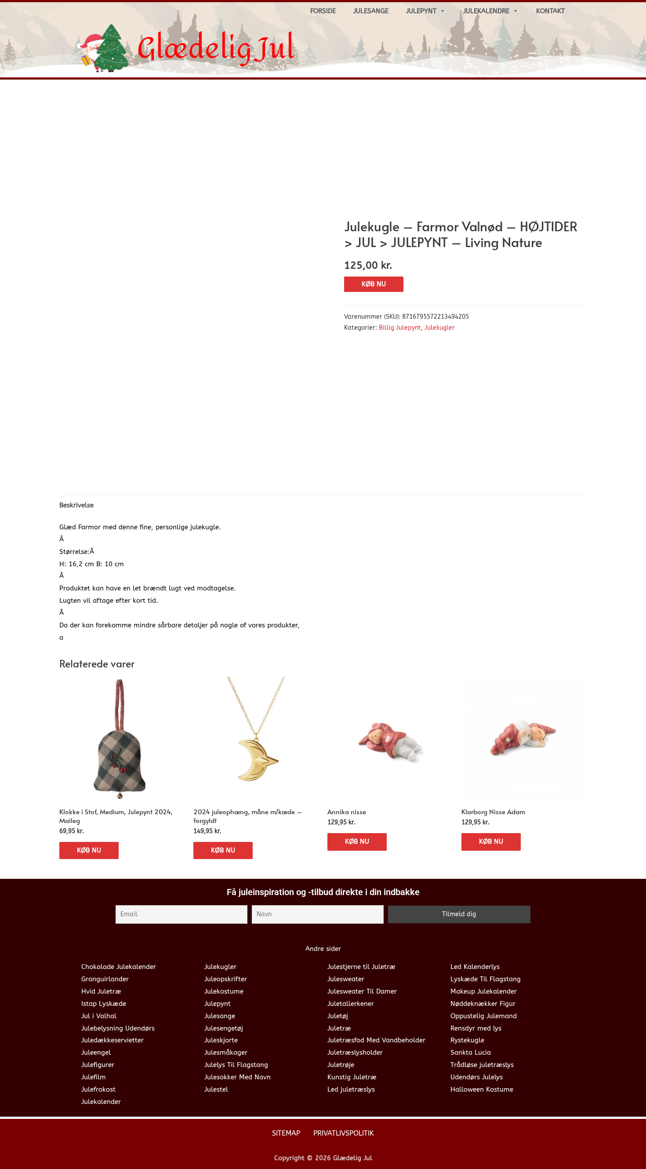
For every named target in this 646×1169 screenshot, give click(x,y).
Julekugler (440, 327)
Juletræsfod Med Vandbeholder (376, 1040)
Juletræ (339, 1028)
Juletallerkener (350, 1004)
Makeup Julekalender (483, 991)
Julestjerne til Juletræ (361, 967)
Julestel (216, 1089)
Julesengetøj (223, 1028)
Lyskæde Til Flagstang (485, 979)
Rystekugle (467, 1040)
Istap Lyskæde (103, 1004)
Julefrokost (98, 1089)
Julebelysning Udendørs (118, 1028)
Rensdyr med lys (475, 1028)
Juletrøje (340, 1065)
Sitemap (286, 1133)
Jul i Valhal (98, 1016)
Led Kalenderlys (475, 967)
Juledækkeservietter (112, 1040)
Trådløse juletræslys (482, 1065)
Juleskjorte (221, 1040)
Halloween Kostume (481, 1089)
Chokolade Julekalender (118, 967)
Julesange (370, 11)
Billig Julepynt (400, 327)
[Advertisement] (323, 152)
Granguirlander (105, 979)
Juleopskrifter (225, 979)
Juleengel (96, 1052)
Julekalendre (486, 11)
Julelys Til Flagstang (236, 1065)
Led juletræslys (351, 1089)
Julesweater (345, 979)
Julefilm (93, 1077)
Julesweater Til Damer (362, 991)
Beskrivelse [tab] (76, 505)
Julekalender (101, 1102)
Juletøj (337, 1016)
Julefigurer (97, 1065)
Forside (323, 11)
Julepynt (421, 11)
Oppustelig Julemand (483, 1016)
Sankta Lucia (470, 1052)
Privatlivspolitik (343, 1133)
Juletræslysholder (355, 1052)
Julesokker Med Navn (237, 1077)
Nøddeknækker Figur (482, 1004)
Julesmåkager (225, 1052)
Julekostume (223, 991)
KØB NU (374, 284)
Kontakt (550, 11)
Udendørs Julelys (476, 1077)
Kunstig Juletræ (352, 1077)
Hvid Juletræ (101, 991)
